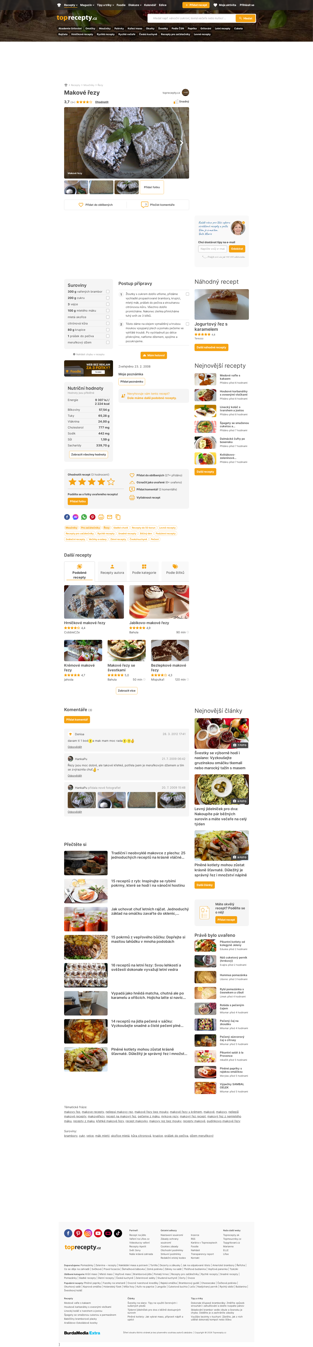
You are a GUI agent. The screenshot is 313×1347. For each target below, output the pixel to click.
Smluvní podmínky (171, 1254)
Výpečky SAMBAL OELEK (232, 1085)
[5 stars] (111, 481)
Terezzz (199, 338)
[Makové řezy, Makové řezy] (82, 800)
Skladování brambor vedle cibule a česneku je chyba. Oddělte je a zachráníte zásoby (216, 1311)
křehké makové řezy (110, 1121)
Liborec (224, 979)
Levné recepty (202, 34)
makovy (221, 1112)
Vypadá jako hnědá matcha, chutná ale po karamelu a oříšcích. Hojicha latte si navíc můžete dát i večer (147, 997)
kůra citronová (141, 1135)
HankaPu (81, 759)
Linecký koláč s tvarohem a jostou (232, 408)
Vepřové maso (123, 1274)
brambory (70, 1135)
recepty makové (194, 1121)
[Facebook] (68, 1233)
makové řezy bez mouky (151, 1112)
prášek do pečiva (176, 1135)
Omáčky (90, 28)
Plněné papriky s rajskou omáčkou (231, 1070)
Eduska (224, 949)
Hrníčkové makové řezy (84, 623)
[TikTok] (118, 1233)
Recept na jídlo (137, 1235)
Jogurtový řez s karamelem (211, 327)
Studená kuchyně (167, 1277)
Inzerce (195, 1235)
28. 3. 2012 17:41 (174, 734)
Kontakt (195, 1257)
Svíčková (96, 1269)
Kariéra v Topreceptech (204, 1242)
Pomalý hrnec (161, 1274)
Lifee (226, 1254)
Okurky (150, 28)
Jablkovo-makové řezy (149, 623)
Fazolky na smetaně (114, 1282)
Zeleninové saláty (145, 1277)
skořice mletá (120, 1135)
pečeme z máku (149, 1116)
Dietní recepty (106, 1277)
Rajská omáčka (168, 1282)
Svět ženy (135, 1250)
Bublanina (241, 1286)
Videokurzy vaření (139, 1242)
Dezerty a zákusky (170, 1265)
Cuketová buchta (177, 1286)
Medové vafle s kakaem (230, 377)
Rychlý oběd (226, 1286)
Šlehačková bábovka (133, 1269)
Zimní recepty (118, 539)
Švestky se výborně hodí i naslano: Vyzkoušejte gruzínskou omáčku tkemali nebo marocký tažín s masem (220, 760)
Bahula (133, 632)
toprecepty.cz (171, 92)
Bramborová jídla (142, 1274)
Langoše (161, 1286)
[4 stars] (101, 481)
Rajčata (63, 34)
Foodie (195, 1246)
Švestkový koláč (73, 1290)
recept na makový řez (121, 1116)
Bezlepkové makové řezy (168, 667)
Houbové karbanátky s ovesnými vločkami (234, 393)
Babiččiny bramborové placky (80, 1318)
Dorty (182, 1277)
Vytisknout (101, 517)
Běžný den (146, 533)
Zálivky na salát (173, 1269)
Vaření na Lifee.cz (139, 1238)
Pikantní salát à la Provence (231, 1054)
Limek (223, 996)
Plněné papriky (92, 1282)
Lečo (192, 1286)
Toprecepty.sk (231, 1235)
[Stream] (108, 1233)
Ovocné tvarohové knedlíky (143, 1282)
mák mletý (102, 1135)
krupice (158, 1135)
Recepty (75, 85)
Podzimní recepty (166, 533)
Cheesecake (208, 1282)
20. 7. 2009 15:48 (173, 787)
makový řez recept (193, 1116)
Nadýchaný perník (207, 1286)
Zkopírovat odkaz (118, 517)
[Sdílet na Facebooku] (67, 517)
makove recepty (93, 1112)
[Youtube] (98, 1233)
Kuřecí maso (135, 28)
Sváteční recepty (75, 539)
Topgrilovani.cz (231, 1242)
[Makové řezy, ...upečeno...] (142, 800)
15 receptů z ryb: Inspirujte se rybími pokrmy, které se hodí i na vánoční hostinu (148, 883)
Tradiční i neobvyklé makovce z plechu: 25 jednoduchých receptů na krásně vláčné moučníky (148, 857)
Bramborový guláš (189, 1282)
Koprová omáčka (92, 1286)
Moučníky (105, 28)
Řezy (100, 85)
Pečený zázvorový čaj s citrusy (232, 1038)
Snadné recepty (127, 533)
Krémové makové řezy (79, 667)
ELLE (226, 1250)
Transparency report (202, 1254)
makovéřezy (96, 1116)
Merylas (224, 1075)
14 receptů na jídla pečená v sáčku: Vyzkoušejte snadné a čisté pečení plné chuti (146, 1025)
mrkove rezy (169, 1116)
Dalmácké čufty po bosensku (232, 440)
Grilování (206, 28)
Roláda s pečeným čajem (232, 1006)
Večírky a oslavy (98, 539)
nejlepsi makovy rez (119, 1112)
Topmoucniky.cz (232, 1238)
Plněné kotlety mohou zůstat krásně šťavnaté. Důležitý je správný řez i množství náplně (149, 1053)
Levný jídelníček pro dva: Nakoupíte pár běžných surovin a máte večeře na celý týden (221, 816)
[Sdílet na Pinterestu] (92, 517)
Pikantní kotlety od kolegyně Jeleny (232, 943)
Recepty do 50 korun (143, 527)
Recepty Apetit (137, 1246)
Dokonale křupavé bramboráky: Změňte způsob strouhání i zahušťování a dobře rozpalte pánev (217, 1304)
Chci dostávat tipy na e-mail (216, 242)
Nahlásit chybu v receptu (90, 354)
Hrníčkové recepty (82, 34)
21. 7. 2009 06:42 (173, 759)
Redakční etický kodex (173, 1257)
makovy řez (72, 1112)
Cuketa (238, 28)
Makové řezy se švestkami (121, 667)
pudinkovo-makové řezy (223, 1121)
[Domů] (66, 85)
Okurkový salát (72, 1286)
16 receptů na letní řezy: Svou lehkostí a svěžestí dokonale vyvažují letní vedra (146, 967)
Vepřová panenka (218, 1269)
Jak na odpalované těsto (196, 1265)
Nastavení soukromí (172, 1235)
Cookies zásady (169, 1246)
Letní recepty (222, 28)
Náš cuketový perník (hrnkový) (233, 959)
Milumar (224, 1012)
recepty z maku (84, 1121)
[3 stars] (92, 481)
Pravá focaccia (112, 1269)
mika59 (224, 1059)
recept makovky (137, 1121)
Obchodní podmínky (172, 1250)
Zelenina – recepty (105, 1265)
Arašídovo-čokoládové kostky (80, 1322)
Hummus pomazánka (233, 975)
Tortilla (154, 1265)
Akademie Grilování (70, 28)
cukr (82, 1135)
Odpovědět (75, 747)
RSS (193, 1238)
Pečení (155, 539)
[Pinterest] (78, 1233)
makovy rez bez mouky (165, 1121)
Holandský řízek (112, 1286)
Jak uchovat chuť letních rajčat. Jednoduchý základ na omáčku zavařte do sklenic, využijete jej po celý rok (150, 913)
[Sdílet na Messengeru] (75, 517)
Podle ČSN (178, 28)
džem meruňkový (202, 1135)
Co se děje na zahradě (76, 1269)
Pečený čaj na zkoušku (229, 1022)
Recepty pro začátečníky (175, 34)
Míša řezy (129, 1286)
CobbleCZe (72, 632)
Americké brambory (223, 1265)
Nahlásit (195, 1250)
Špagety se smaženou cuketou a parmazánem (234, 426)
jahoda (68, 679)
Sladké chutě (120, 527)
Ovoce (191, 1277)
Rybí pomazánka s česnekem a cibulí (232, 990)
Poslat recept (109, 517)
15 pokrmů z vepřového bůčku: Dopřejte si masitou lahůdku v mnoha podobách (148, 939)
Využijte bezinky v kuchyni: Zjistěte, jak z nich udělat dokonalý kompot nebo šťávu (217, 1318)
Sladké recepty (87, 1277)
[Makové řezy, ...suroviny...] (112, 800)
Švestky (163, 28)
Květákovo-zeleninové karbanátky (227, 458)
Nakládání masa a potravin (133, 1265)
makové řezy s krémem (186, 1112)
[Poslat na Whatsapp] (84, 517)
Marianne (228, 1246)
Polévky (119, 28)
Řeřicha (241, 1265)
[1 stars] (72, 481)
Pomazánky (87, 1265)
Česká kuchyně (148, 34)
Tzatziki (234, 1269)
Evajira (223, 964)
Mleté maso (106, 1274)
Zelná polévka (154, 1269)
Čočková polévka (226, 1282)
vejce (90, 1135)
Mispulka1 (157, 679)
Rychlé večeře (126, 34)
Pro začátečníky (90, 527)
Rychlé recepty (106, 34)
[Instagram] (88, 1233)
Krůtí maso (91, 1274)
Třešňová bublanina (195, 1269)
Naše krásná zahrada (141, 1254)
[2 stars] (82, 481)
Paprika (192, 28)
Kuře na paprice (145, 1286)
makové (209, 1112)
